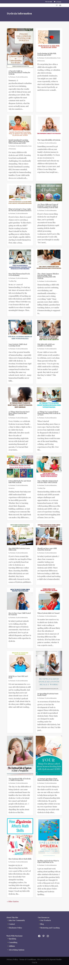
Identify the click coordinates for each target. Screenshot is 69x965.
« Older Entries (13, 901)
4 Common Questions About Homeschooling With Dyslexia (48, 779)
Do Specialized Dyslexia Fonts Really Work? (47, 694)
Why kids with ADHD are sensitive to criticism (46, 345)
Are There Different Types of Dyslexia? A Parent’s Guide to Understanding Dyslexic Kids (47, 205)
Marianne (12, 77)
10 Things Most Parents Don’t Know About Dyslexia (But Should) (19, 413)
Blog (42, 924)
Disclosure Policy (15, 928)
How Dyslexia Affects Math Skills (20, 859)
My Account (48, 1)
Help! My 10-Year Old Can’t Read (18, 677)
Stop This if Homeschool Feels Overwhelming (19, 274)
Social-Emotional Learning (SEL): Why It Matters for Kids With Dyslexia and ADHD (19, 141)
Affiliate (12, 946)
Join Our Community (17, 920)
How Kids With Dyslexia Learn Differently (19, 549)
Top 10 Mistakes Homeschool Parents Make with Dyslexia (47, 481)
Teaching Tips (12, 281)
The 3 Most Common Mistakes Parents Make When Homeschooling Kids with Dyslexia (48, 276)
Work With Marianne (14, 936)
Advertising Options (16, 950)
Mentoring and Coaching (50, 928)
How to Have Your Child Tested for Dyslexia (20, 614)
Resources (11, 488)
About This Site (12, 917)
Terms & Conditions (27, 959)
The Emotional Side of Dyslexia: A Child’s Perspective (20, 779)
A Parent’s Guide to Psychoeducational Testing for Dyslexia (19, 72)
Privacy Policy (12, 959)
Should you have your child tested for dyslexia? (47, 549)
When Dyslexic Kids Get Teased (48, 613)
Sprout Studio (56, 959)
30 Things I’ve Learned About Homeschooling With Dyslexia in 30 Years (48, 413)
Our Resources (43, 917)
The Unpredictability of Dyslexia (48, 140)
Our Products (45, 920)
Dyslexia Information (22, 77)
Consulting (13, 942)
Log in (34, 962)
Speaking (12, 938)
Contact (12, 924)
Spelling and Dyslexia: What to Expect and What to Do (48, 861)
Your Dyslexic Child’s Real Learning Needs (18, 345)
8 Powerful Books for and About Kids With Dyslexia (20, 481)
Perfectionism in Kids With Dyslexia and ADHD (46, 54)
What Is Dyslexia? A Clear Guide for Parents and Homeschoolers (20, 210)
